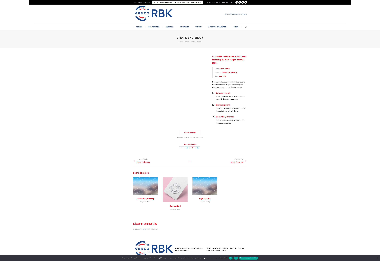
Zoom (172, 190)
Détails (145, 186)
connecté (145, 229)
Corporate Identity (188, 137)
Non (236, 258)
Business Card (175, 206)
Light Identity (204, 198)
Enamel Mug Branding (145, 198)
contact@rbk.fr (228, 2)
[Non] (378, 258)
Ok (231, 258)
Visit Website (191, 133)
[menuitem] (139, 26)
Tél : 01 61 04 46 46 (214, 2)
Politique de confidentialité (248, 258)
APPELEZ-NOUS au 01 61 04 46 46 (236, 14)
